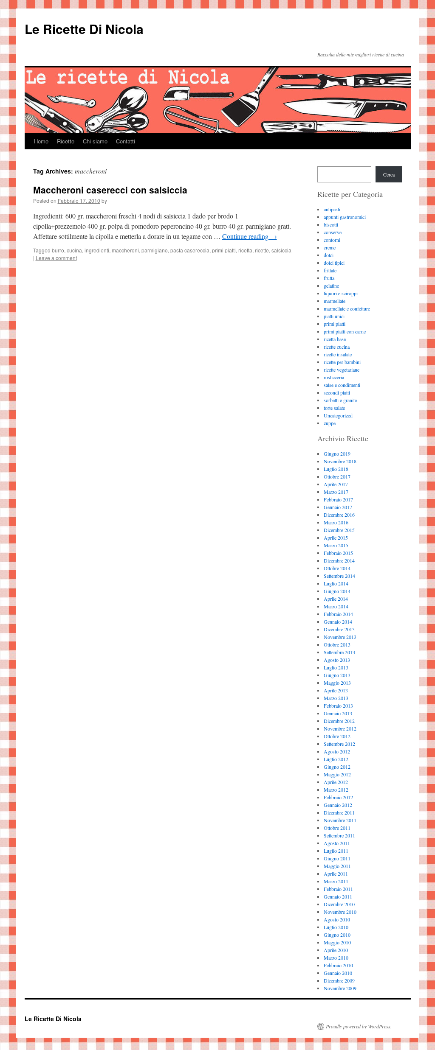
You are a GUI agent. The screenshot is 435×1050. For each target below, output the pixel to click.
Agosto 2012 (337, 751)
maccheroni (125, 250)
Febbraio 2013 (338, 705)
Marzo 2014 (336, 606)
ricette (262, 250)
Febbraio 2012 (338, 797)
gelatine (331, 285)
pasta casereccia (189, 250)
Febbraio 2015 (338, 552)
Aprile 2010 (336, 949)
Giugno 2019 (337, 453)
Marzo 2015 (336, 545)
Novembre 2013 (340, 636)
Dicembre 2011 (339, 812)
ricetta (245, 250)
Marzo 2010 (336, 957)
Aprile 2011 (336, 873)
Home (41, 141)
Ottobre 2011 (337, 827)
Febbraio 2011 (338, 888)
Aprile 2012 (336, 781)
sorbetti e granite (340, 400)
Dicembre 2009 (339, 980)
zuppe (330, 423)
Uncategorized (338, 415)
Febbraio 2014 (338, 613)
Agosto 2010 (337, 919)
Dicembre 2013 (339, 629)
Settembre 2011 (339, 835)
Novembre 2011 (340, 820)
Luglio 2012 (336, 759)
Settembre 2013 (339, 652)
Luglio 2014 (336, 583)
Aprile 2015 (336, 537)
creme (330, 247)
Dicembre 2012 (339, 720)
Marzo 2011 (336, 881)
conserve (333, 232)
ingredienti (97, 250)
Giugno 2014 (337, 591)
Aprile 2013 (336, 690)
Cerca (389, 174)
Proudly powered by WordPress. (359, 1026)
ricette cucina (337, 346)
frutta (329, 277)
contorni (332, 239)
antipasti (332, 209)
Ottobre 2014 (337, 568)
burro (58, 250)
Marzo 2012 (336, 789)
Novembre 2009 (340, 988)
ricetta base (335, 339)
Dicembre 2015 (339, 529)
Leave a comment (56, 257)
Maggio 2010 (337, 942)
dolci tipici (334, 262)
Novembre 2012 (340, 728)
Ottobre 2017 (337, 476)
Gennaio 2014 (338, 621)
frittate (330, 270)
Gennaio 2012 (338, 804)
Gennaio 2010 (338, 972)
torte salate (334, 407)
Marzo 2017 (336, 491)
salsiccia (281, 250)
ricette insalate (338, 354)
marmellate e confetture (347, 308)
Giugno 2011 (337, 858)
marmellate (334, 300)
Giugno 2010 (337, 934)
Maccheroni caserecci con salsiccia (110, 189)
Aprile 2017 (336, 484)
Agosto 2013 (337, 659)
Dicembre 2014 (339, 560)
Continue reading (249, 236)
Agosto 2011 (337, 843)
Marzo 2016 (336, 522)
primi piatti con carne (345, 331)
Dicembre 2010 (339, 904)
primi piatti (224, 250)
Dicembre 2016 (339, 514)
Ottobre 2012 (337, 736)
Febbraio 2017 (338, 499)
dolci (328, 255)
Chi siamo (95, 141)
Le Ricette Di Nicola (84, 29)
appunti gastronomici (345, 216)
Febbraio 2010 (338, 965)
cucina (74, 250)
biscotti (331, 224)
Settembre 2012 (339, 743)
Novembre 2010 (340, 911)
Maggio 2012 (337, 774)
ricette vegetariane (341, 369)
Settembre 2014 (339, 575)
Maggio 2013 (337, 682)
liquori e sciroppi (341, 293)
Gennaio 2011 (338, 896)
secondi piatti (337, 392)
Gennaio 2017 (338, 507)
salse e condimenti (342, 384)
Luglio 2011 (336, 850)
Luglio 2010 (336, 927)
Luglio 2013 (336, 667)
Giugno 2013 (337, 675)
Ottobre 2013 (337, 644)
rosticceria (334, 377)
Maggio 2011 (337, 865)
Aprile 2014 (336, 598)
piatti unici (334, 316)
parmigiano (154, 250)
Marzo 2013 (336, 697)
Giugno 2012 (337, 766)
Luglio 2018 (336, 468)
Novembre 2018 (340, 461)
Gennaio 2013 (338, 713)
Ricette (65, 141)
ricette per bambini (342, 361)
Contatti (125, 141)
